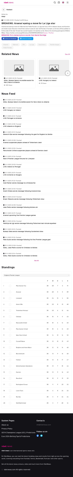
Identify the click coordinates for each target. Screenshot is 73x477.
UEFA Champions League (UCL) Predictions (18, 433)
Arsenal (5, 44)
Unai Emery (42, 44)
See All (36, 260)
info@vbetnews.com (43, 425)
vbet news (5, 451)
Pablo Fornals (7, 47)
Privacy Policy (7, 429)
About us (5, 425)
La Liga (32, 44)
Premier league (54, 44)
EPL (24, 44)
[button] (4, 10)
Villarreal (15, 44)
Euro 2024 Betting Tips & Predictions (16, 436)
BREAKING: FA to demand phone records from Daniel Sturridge (24, 35)
